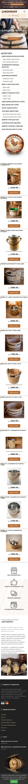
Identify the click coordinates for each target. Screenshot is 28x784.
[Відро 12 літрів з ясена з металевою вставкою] (14, 243)
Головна (3, 714)
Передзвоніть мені (18, 4)
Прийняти (14, 781)
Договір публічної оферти (8, 722)
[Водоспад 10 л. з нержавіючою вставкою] (14, 443)
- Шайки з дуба (6, 98)
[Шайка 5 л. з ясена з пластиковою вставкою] (14, 209)
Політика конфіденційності (8, 725)
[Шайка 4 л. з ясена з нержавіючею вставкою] (14, 543)
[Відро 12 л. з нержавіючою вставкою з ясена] (14, 476)
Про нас (3, 717)
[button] (15, 16)
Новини (3, 730)
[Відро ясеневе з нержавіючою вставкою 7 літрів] (14, 509)
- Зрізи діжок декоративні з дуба (11, 114)
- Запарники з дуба (7, 81)
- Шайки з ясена (6, 96)
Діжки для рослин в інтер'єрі (9, 741)
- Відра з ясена (6, 90)
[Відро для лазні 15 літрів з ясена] (14, 376)
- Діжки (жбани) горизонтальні (10, 59)
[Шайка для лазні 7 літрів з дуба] (14, 343)
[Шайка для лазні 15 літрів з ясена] (14, 409)
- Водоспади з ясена (7, 73)
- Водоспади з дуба (7, 70)
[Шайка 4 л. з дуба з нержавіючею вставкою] (14, 309)
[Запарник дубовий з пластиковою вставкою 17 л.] (14, 176)
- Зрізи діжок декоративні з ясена (11, 117)
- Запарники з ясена (7, 78)
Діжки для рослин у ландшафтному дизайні (13, 747)
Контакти (6, 7)
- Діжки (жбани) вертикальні (10, 62)
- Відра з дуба (6, 87)
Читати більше (14, 38)
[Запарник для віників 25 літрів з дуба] (14, 276)
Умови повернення (6, 720)
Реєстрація (21, 7)
